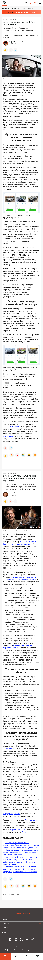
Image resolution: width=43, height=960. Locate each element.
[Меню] (40, 3)
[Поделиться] (11, 50)
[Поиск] (35, 3)
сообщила (7, 748)
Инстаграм (8, 436)
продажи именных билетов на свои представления (19, 542)
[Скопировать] (16, 50)
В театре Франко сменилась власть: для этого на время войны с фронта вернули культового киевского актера (20, 869)
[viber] (33, 939)
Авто (36, 950)
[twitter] (21, 939)
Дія (18, 895)
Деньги (30, 950)
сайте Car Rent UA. (11, 426)
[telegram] (27, 939)
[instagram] (16, 939)
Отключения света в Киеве (25, 12)
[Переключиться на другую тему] (30, 3)
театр (4, 895)
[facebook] (10, 939)
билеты (12, 895)
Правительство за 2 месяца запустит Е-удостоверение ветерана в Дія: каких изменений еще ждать (20, 852)
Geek (23, 950)
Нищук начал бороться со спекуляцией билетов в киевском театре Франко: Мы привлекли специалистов (21, 845)
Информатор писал (11, 813)
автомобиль (6, 464)
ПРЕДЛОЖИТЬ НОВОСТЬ (21, 913)
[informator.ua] (4, 3)
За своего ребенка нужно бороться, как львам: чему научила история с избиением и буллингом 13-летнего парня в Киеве (20, 861)
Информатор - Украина (12, 950)
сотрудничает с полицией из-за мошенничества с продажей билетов (20, 578)
